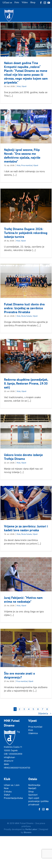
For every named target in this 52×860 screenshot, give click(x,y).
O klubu (8, 791)
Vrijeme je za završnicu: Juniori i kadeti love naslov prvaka (26, 528)
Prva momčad (26, 165)
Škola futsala (26, 316)
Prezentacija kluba (13, 798)
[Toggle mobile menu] (46, 19)
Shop (31, 791)
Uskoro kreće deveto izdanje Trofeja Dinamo (23, 457)
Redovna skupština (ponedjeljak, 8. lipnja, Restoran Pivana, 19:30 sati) (26, 383)
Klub (19, 86)
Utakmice (33, 733)
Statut (7, 794)
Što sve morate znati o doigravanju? (19, 675)
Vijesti (24, 86)
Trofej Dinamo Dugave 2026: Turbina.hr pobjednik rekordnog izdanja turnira (25, 233)
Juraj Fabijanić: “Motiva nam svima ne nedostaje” (23, 600)
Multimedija (34, 785)
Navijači (32, 788)
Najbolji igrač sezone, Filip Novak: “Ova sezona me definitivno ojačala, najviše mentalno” (22, 155)
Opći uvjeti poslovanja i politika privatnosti (38, 801)
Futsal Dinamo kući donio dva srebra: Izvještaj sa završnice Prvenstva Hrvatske (24, 308)
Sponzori (33, 794)
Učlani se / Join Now (11, 787)
